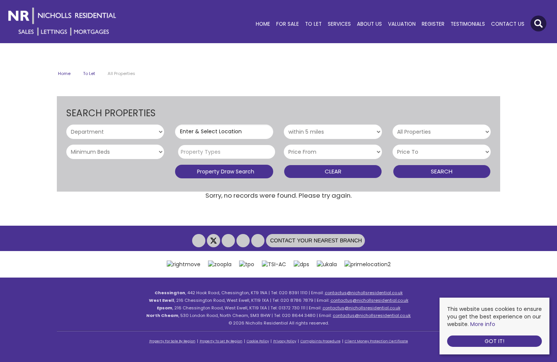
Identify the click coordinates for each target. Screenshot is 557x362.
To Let (313, 24)
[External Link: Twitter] (214, 241)
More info (482, 324)
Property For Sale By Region (172, 341)
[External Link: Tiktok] (258, 241)
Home (263, 24)
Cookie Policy (258, 341)
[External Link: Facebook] (199, 241)
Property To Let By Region (221, 341)
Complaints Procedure (320, 341)
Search (441, 171)
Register (433, 24)
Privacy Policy (284, 341)
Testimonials (468, 24)
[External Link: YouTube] (243, 241)
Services (339, 24)
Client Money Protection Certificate (376, 341)
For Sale (287, 24)
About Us (369, 24)
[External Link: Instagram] (229, 241)
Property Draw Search (224, 171)
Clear (333, 171)
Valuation (402, 24)
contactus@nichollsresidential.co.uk (364, 293)
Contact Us (507, 24)
